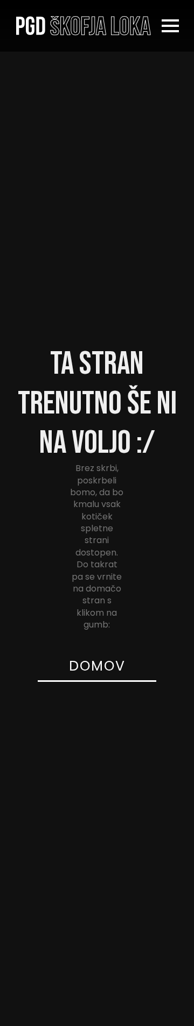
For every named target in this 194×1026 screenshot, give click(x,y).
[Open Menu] (170, 25)
